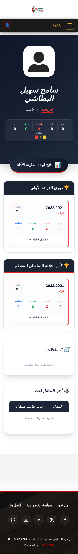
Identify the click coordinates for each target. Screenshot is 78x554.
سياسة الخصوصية (39, 505)
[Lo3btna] (39, 9)
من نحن (62, 505)
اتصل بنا (15, 505)
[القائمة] (70, 25)
